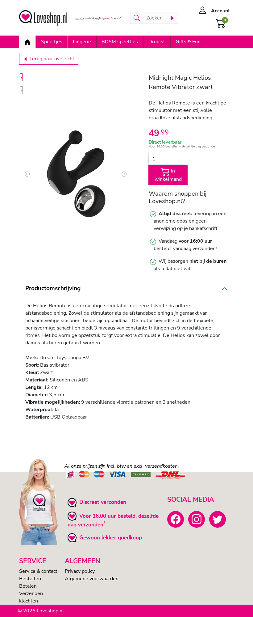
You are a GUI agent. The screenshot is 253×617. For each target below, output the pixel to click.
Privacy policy (80, 571)
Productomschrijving (53, 288)
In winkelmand (168, 175)
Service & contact (38, 571)
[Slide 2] (21, 90)
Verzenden (31, 593)
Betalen (28, 586)
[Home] (27, 42)
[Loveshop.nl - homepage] (43, 18)
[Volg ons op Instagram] (196, 519)
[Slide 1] (21, 77)
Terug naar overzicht (51, 58)
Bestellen (30, 578)
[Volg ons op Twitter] (217, 519)
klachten (28, 601)
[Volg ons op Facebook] (175, 519)
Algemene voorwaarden (91, 578)
